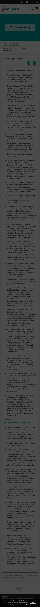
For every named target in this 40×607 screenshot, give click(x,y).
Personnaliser (28, 604)
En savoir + (33, 602)
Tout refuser (12, 604)
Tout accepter (20, 604)
